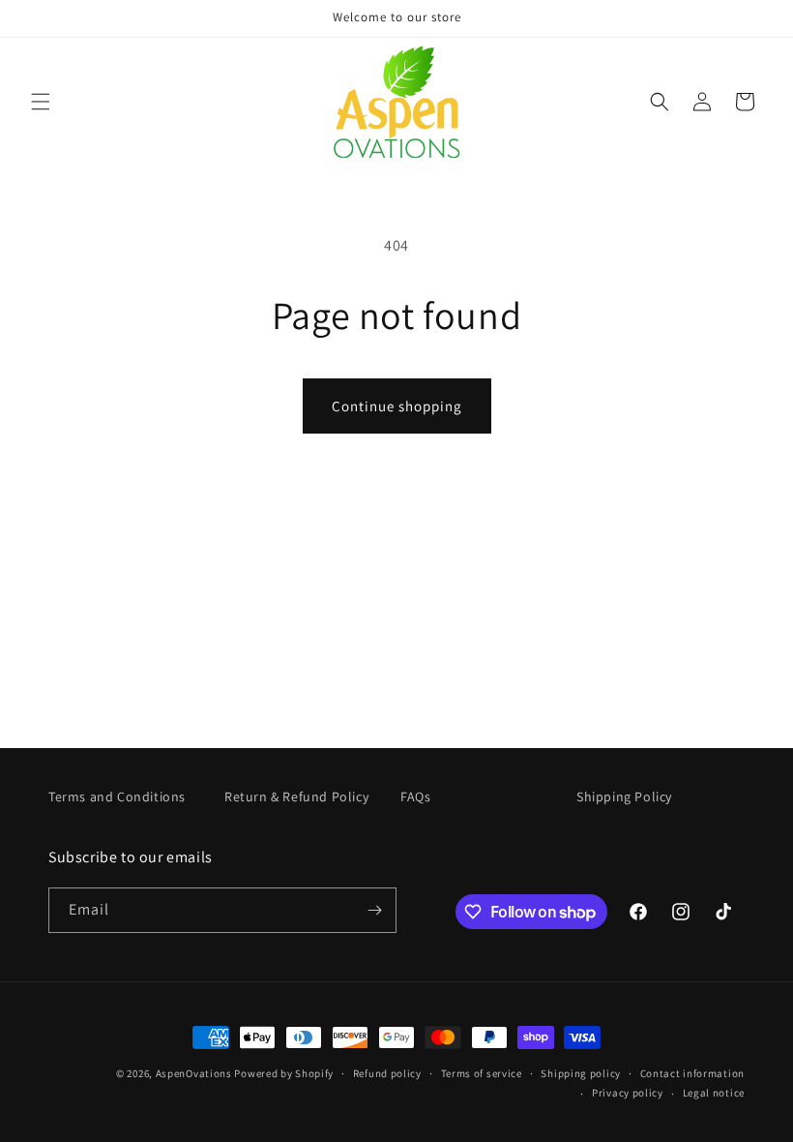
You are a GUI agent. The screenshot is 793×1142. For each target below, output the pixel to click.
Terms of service (481, 1073)
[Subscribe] (374, 910)
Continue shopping (397, 406)
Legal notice (714, 1092)
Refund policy (387, 1073)
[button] (40, 101)
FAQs (415, 796)
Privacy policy (627, 1092)
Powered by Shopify (284, 1073)
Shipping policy (581, 1073)
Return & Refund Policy (296, 796)
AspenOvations (194, 1073)
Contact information (692, 1073)
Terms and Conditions (117, 796)
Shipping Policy (624, 796)
